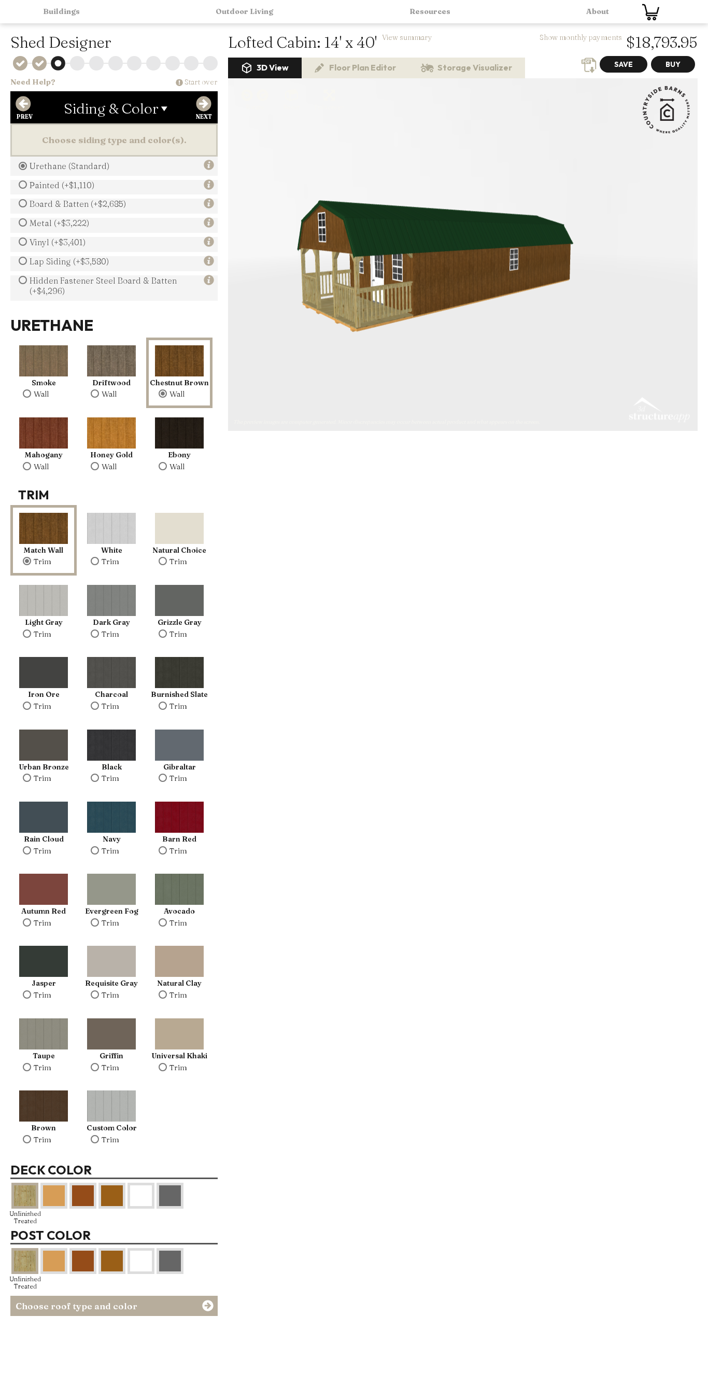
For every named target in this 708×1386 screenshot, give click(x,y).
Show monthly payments (581, 37)
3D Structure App (659, 410)
